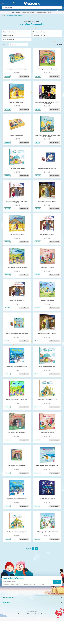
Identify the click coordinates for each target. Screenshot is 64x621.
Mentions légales (21, 613)
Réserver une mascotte (28, 12)
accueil (3, 15)
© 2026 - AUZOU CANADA (32, 611)
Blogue (50, 12)
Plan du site (43, 613)
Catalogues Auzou (41, 12)
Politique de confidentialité (37, 584)
